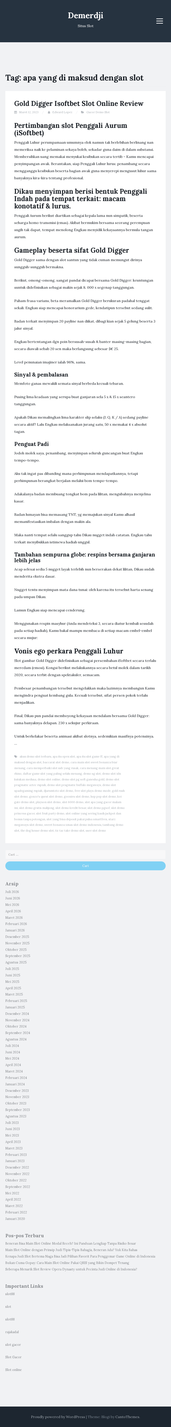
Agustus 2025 (16, 962)
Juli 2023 (12, 1123)
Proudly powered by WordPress (58, 1417)
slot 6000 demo (72, 802)
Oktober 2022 (15, 1180)
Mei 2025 (12, 982)
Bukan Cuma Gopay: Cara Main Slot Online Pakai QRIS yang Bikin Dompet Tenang (67, 1263)
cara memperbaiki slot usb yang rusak (53, 768)
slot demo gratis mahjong (36, 808)
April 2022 (13, 1199)
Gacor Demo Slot (98, 112)
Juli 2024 (12, 1046)
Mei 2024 (12, 1058)
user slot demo (96, 830)
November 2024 (17, 1020)
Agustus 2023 (15, 1116)
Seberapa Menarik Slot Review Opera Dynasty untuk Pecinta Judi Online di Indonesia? (71, 1269)
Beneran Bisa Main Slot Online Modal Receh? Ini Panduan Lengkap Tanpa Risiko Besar (70, 1244)
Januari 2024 (15, 1084)
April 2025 (13, 988)
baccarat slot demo (56, 762)
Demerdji (85, 15)
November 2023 (17, 1097)
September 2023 (17, 1110)
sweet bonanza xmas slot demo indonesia (72, 825)
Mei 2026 (12, 905)
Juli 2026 (12, 892)
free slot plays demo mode (93, 791)
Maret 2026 (14, 918)
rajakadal (12, 1332)
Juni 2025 (12, 975)
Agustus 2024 (15, 1039)
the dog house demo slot (37, 830)
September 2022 (17, 1187)
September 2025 (17, 956)
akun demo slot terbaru (35, 756)
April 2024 (13, 1065)
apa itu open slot (64, 756)
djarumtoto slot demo (58, 791)
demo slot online (49, 779)
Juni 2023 (12, 1129)
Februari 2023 (16, 1155)
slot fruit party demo (50, 813)
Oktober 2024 (15, 1026)
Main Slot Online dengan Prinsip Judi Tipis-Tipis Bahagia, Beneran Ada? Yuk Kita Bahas (71, 1250)
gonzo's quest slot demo (46, 796)
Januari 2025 (15, 1007)
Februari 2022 (16, 1212)
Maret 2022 (14, 1206)
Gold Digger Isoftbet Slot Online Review (79, 103)
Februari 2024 (16, 1078)
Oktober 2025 (16, 950)
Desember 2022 (17, 1167)
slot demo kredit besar (70, 808)
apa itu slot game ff (89, 756)
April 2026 (13, 911)
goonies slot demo (76, 796)
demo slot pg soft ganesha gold (83, 779)
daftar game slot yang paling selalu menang (52, 774)
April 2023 (13, 1142)
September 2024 (17, 1033)
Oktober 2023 (15, 1103)
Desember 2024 (17, 1014)
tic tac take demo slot (69, 830)
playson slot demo (48, 802)
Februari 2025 (16, 1001)
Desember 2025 (17, 937)
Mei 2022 (12, 1193)
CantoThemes (127, 1417)
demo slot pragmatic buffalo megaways (74, 785)
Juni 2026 (12, 898)
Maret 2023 (13, 1148)
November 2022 (17, 1174)
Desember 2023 (17, 1091)
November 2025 (17, 943)
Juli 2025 (12, 969)
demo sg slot (92, 774)
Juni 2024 (12, 1052)
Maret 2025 (14, 994)
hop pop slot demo (103, 796)
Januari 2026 (15, 930)
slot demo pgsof (99, 808)
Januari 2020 (15, 1219)
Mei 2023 (12, 1135)
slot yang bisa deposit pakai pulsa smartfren (77, 819)
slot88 (10, 1294)
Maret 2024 (14, 1071)
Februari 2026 (16, 924)
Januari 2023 (14, 1161)
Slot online (13, 1370)
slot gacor (13, 1345)
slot (8, 1307)
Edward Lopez (62, 112)
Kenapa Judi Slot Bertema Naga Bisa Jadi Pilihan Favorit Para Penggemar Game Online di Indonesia (80, 1256)
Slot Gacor (13, 1357)
